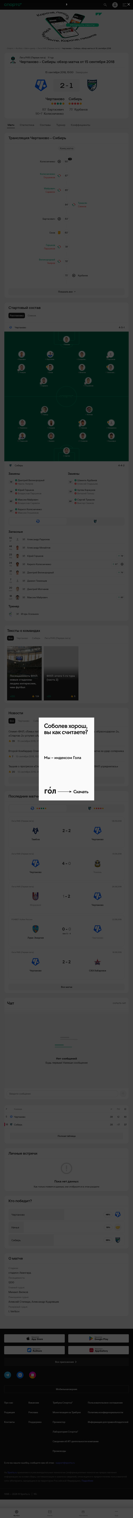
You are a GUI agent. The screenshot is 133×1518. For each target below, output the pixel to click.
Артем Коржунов (86, 489)
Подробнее (87, 1480)
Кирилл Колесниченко (30, 509)
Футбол (19, 48)
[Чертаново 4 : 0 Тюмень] (61, 104)
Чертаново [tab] (23, 720)
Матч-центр (29, 48)
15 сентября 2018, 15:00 (59, 72)
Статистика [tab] (27, 125)
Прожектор (59, 1422)
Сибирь (75, 98)
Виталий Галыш (85, 493)
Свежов (82, 206)
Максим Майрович (28, 499)
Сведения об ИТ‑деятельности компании (76, 1441)
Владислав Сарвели (29, 503)
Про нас (8, 1402)
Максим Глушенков (28, 512)
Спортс (10, 48)
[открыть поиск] (105, 5)
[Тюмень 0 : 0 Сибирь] (70, 104)
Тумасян (82, 202)
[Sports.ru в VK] (21, 1376)
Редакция (9, 1412)
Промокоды (59, 1451)
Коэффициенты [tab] (80, 125)
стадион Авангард (19, 1272)
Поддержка (34, 1422)
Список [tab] (32, 315)
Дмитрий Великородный (31, 480)
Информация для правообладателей (108, 1422)
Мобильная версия (66, 1389)
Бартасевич (56, 109)
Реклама (33, 1412)
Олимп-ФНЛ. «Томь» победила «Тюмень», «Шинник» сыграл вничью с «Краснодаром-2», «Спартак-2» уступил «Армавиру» (63, 733)
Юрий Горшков (26, 489)
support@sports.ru (65, 1462)
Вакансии (33, 1402)
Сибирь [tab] (37, 720)
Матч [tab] (11, 125)
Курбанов (81, 109)
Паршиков (49, 248)
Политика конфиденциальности (105, 1412)
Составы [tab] (45, 125)
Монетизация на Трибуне (67, 1412)
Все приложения (64, 1361)
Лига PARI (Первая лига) (48, 48)
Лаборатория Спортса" (65, 1431)
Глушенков (49, 177)
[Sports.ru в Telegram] (8, 1376)
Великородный (47, 259)
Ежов (52, 232)
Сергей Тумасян (86, 499)
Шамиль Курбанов (87, 480)
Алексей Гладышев (87, 483)
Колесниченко (54, 114)
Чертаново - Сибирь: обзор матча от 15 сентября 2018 (86, 48)
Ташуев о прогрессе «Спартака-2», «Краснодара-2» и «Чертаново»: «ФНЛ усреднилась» (63, 766)
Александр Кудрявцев (45, 1301)
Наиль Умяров (25, 483)
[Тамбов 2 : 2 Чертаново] (63, 104)
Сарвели (50, 191)
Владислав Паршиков (29, 493)
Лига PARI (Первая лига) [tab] (59, 720)
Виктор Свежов (85, 503)
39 (13, 741)
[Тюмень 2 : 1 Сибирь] (72, 104)
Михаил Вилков (18, 1292)
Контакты (9, 1422)
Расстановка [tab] (17, 315)
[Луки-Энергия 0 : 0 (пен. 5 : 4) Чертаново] (55, 104)
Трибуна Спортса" (63, 1402)
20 (13, 771)
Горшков (50, 245)
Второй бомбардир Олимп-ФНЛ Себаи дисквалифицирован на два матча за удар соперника (66, 751)
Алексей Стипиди (19, 1301)
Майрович (49, 188)
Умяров (51, 263)
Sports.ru (12, 1472)
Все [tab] (12, 720)
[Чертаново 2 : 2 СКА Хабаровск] (52, 104)
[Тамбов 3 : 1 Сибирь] (78, 104)
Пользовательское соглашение (105, 1402)
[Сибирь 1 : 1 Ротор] (81, 104)
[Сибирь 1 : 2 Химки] (75, 104)
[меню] (125, 4)
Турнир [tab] (60, 125)
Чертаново (55, 98)
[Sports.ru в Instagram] (33, 1376)
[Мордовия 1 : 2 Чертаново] (58, 104)
